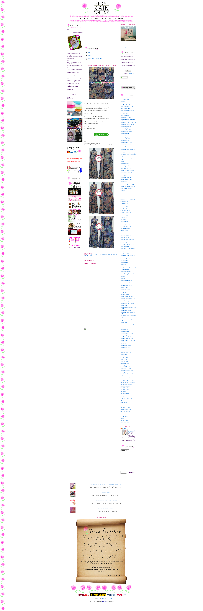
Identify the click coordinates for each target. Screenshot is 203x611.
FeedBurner (131, 73)
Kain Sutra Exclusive (125, 166)
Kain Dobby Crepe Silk (126, 258)
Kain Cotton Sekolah (125, 250)
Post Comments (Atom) (95, 324)
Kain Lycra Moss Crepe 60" (126, 285)
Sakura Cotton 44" (124, 402)
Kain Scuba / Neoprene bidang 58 (128, 324)
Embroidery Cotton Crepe (126, 223)
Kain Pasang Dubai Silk (126, 126)
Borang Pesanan (91, 55)
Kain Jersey (123, 276)
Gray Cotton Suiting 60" (126, 226)
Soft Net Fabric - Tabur (125, 411)
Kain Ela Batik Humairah (126, 113)
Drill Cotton (123, 219)
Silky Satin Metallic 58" (126, 407)
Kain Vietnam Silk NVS (126, 168)
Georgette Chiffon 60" (125, 225)
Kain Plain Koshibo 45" (126, 289)
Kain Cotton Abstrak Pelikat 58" (127, 241)
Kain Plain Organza (125, 294)
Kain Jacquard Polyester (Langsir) (128, 273)
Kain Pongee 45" (124, 305)
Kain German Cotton (125, 262)
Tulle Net (122, 418)
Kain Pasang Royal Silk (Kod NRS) (128, 137)
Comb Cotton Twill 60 (125, 205)
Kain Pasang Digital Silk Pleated (127, 124)
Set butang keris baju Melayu (127, 188)
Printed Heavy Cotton (125, 389)
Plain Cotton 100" (124, 357)
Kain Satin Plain (124, 322)
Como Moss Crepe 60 (125, 208)
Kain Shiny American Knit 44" (127, 338)
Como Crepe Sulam (125, 207)
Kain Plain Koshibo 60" (126, 291)
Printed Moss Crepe (125, 393)
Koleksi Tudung (124, 175)
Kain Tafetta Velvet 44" (126, 347)
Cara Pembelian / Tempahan (94, 54)
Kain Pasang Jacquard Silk (126, 131)
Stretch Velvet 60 (124, 415)
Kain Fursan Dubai (125, 260)
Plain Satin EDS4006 (125, 366)
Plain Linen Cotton (125, 361)
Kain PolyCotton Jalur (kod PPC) (128, 298)
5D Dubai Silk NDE (125, 99)
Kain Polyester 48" (125, 301)
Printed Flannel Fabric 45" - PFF (127, 386)
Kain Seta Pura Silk (125, 331)
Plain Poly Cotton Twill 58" (126, 365)
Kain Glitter (123, 264)
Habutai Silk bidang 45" (126, 228)
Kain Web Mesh (124, 356)
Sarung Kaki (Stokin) (125, 183)
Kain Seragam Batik (125, 163)
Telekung (123, 190)
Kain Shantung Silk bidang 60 (127, 335)
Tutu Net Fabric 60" (125, 420)
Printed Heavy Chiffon (125, 388)
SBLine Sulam (124, 181)
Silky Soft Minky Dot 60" (126, 409)
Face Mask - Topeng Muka (126, 104)
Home (89, 52)
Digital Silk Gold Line (125, 217)
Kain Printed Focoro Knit (126, 310)
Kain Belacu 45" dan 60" (126, 235)
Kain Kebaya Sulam (125, 115)
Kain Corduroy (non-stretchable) (127, 239)
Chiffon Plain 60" (124, 201)
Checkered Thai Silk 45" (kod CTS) (128, 199)
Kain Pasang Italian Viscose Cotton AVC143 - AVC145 (100, 65)
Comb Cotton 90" (124, 203)
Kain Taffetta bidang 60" (126, 352)
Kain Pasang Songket (125, 138)
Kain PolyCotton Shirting (126, 300)
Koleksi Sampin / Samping (126, 172)
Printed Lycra (123, 391)
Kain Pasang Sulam (125, 140)
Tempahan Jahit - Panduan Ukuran (95, 58)
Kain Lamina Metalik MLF (126, 280)
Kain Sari (122, 161)
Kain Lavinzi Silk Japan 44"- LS (127, 282)
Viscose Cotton (88, 255)
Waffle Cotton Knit (125, 422)
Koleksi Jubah (125, 428)
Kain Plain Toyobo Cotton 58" (127, 296)
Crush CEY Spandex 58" (126, 212)
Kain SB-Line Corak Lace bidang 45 (128, 153)
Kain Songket (123, 343)
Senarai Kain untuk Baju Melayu (128, 186)
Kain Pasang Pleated (125, 135)
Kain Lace (123, 278)
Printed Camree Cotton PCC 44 (127, 380)
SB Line (122, 400)
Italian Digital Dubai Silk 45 (127, 106)
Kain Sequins (123, 326)
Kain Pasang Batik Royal (126, 117)
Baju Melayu (123, 101)
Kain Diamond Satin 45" (126, 253)
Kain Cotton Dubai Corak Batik (127, 110)
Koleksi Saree (123, 174)
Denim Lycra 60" (124, 216)
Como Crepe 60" (106, 492)
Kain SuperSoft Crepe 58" (126, 345)
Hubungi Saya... (91, 57)
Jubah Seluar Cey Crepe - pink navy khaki (131, 431)
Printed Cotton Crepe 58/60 (126, 384)
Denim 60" (123, 214)
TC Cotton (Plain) (124, 416)
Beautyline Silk (124, 198)
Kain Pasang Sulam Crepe (126, 142)
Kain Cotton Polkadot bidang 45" (128, 248)
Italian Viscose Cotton (95, 254)
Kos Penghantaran (91, 59)
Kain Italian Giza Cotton (126, 271)
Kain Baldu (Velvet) (125, 234)
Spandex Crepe (124, 413)
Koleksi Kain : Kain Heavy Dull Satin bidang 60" (106, 484)
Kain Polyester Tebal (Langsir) (127, 303)
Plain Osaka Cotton (125, 363)
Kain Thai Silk (124, 354)
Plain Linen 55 (124, 359)
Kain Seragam (123, 327)
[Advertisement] (96, 309)
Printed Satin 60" (124, 395)
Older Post (116, 321)
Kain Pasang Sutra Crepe (126, 146)
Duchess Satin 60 (124, 221)
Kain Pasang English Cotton (127, 128)
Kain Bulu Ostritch (125, 237)
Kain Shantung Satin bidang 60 (127, 333)
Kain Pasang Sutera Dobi (126, 144)
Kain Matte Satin (124, 287)
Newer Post (86, 321)
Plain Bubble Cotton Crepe (126, 179)
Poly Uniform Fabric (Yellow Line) (128, 377)
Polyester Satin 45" (125, 379)
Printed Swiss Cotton (125, 397)
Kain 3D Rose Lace (125, 232)
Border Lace (123, 103)
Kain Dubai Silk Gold (125, 112)
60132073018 (92, 130)
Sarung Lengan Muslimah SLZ (127, 184)
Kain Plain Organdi (125, 292)
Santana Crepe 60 (124, 404)
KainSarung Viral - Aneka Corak (127, 170)
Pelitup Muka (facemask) (126, 177)
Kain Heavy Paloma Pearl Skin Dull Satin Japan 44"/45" (128, 268)
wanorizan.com (107, 598)
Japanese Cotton (124, 230)
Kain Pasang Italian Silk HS (126, 129)
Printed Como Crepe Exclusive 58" (128, 382)
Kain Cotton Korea (125, 246)
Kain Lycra (123, 283)
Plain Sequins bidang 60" (126, 368)
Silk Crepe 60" (124, 406)
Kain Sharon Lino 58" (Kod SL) (127, 336)
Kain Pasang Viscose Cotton (109, 254)
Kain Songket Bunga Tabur (126, 165)
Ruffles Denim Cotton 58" (126, 398)
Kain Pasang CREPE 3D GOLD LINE (128, 122)
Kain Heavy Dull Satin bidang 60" (128, 266)
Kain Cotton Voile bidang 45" (127, 252)
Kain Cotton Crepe (125, 243)
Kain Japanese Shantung (126, 274)
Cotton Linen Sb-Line (125, 210)
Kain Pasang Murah (125, 133)
